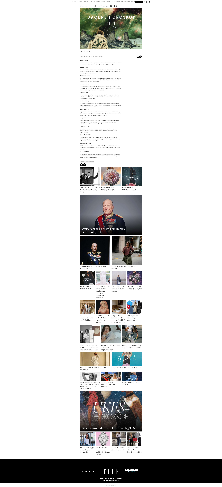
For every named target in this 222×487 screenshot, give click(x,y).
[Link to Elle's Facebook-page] (86, 471)
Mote (80, 1)
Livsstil (98, 1)
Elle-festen (117, 1)
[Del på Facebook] (138, 57)
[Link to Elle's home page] (111, 471)
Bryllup (133, 1)
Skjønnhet (92, 1)
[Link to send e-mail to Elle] (93, 471)
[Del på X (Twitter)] (140, 57)
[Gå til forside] (76, 2)
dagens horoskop (90, 161)
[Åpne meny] (73, 2)
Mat (112, 1)
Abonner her (139, 2)
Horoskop (85, 1)
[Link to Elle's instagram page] (82, 471)
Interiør (108, 1)
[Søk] (144, 2)
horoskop (83, 161)
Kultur (103, 1)
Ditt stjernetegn (125, 1)
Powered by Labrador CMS (111, 485)
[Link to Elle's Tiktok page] (89, 471)
